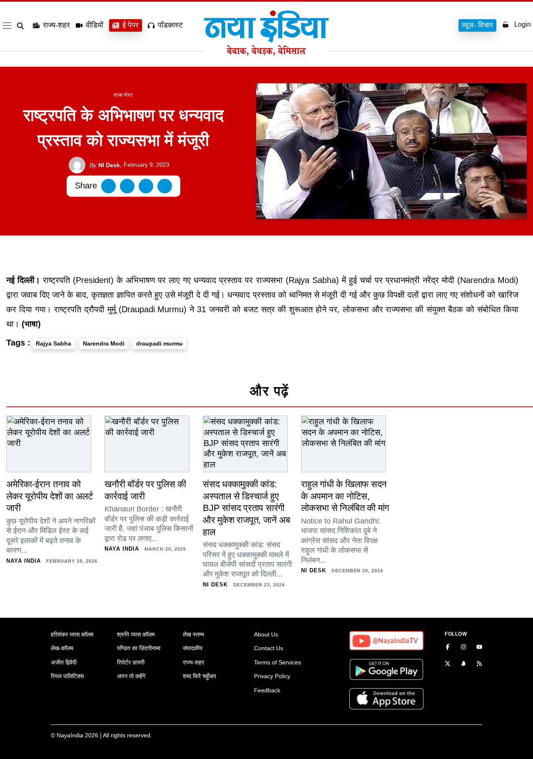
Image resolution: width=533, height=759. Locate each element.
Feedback (267, 690)
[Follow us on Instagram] (463, 647)
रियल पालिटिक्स (67, 676)
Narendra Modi (104, 343)
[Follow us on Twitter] (448, 664)
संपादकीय (192, 648)
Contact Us (268, 648)
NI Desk (105, 165)
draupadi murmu (159, 343)
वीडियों (94, 25)
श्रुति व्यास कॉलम (135, 634)
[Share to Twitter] (127, 186)
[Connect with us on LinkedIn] (463, 664)
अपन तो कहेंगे (131, 676)
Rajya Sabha (53, 343)
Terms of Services (277, 662)
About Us (266, 634)
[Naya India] (266, 53)
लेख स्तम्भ (193, 634)
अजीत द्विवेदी (64, 662)
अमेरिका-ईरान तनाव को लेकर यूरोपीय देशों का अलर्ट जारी (49, 496)
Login (522, 24)
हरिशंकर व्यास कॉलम (72, 634)
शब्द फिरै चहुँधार (199, 676)
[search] (22, 26)
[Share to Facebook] (108, 186)
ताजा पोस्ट (123, 95)
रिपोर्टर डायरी (130, 662)
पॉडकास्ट (170, 25)
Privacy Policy (272, 676)
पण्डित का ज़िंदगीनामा (138, 648)
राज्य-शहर (56, 25)
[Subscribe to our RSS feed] (479, 664)
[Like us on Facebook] (448, 647)
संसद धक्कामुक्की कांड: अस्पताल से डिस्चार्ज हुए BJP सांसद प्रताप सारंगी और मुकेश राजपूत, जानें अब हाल (246, 508)
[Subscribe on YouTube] (479, 647)
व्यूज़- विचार (477, 25)
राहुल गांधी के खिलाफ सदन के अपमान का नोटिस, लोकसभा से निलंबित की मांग (345, 496)
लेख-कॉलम (62, 648)
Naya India (23, 561)
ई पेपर (130, 25)
